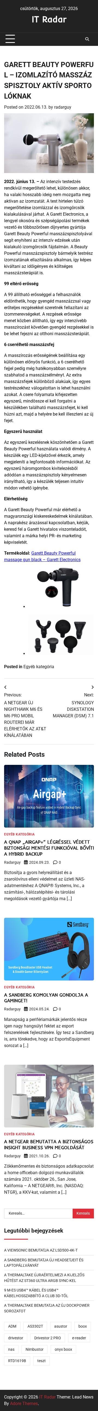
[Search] (87, 39)
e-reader (79, 1338)
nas (11, 1349)
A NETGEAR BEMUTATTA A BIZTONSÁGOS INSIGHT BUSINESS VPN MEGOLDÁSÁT (48, 1144)
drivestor (15, 1338)
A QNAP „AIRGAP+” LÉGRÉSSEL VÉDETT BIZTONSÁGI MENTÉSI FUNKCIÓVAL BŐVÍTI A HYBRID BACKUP (49, 848)
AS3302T (35, 1326)
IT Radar (49, 19)
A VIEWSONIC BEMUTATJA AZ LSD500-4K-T (41, 1250)
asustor (60, 1326)
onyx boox (63, 1349)
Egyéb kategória (38, 666)
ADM (12, 1326)
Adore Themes (24, 1403)
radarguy (62, 107)
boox (82, 1326)
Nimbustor (35, 1349)
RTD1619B (17, 1361)
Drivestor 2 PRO (47, 1338)
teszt (41, 1361)
